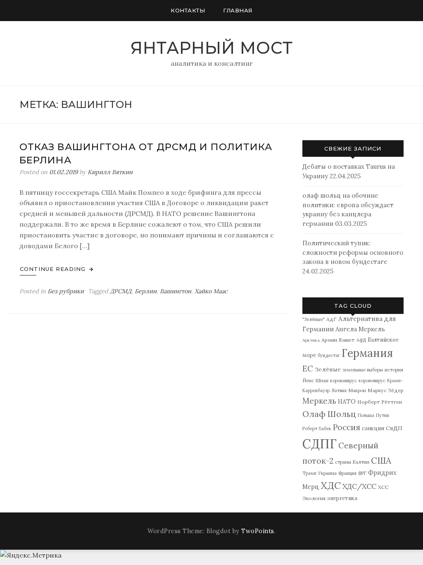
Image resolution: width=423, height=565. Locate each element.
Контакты (188, 10)
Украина (327, 473)
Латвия (339, 390)
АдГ (331, 319)
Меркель (319, 401)
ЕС (307, 368)
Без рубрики (66, 291)
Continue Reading (54, 269)
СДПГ (319, 444)
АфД (361, 340)
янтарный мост (212, 48)
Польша (366, 415)
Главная (237, 10)
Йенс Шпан (315, 380)
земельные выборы (362, 370)
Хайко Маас (211, 291)
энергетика (342, 498)
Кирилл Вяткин (110, 172)
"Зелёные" (313, 319)
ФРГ (362, 473)
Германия (367, 353)
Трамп (309, 473)
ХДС (331, 485)
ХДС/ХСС (359, 486)
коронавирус (343, 380)
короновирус (372, 380)
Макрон (357, 390)
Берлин (146, 291)
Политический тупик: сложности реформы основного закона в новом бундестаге (352, 252)
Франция (347, 473)
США (381, 460)
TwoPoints (257, 531)
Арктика (311, 340)
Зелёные (328, 369)
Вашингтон (175, 291)
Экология (314, 498)
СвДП (394, 428)
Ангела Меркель (360, 329)
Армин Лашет (338, 340)
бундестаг (329, 355)
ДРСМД (120, 291)
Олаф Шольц (329, 414)
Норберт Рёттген (379, 402)
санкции (373, 428)
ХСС (383, 487)
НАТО (347, 401)
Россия (346, 427)
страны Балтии (352, 462)
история (394, 369)
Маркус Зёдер (386, 390)
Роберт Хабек (316, 428)
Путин (382, 415)
